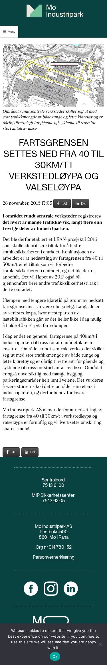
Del (64, 204)
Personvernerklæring (53, 557)
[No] (100, 644)
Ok (55, 656)
